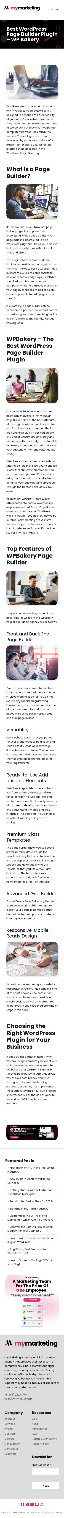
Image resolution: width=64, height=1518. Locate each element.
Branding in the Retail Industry (28, 1208)
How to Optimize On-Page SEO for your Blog (29, 1262)
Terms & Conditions (44, 1439)
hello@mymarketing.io (18, 1399)
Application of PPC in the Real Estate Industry (31, 1169)
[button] (60, 3)
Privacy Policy (40, 1444)
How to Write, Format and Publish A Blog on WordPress (30, 1240)
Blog (34, 1419)
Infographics (39, 1429)
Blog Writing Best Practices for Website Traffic (27, 1251)
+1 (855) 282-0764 (16, 1394)
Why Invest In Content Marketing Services (28, 1181)
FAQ (34, 1434)
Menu (57, 9)
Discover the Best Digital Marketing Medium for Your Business (30, 1229)
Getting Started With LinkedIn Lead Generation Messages (30, 1192)
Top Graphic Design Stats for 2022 (31, 1201)
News (35, 1424)
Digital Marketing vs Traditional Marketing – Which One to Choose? (29, 1218)
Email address (41, 1465)
